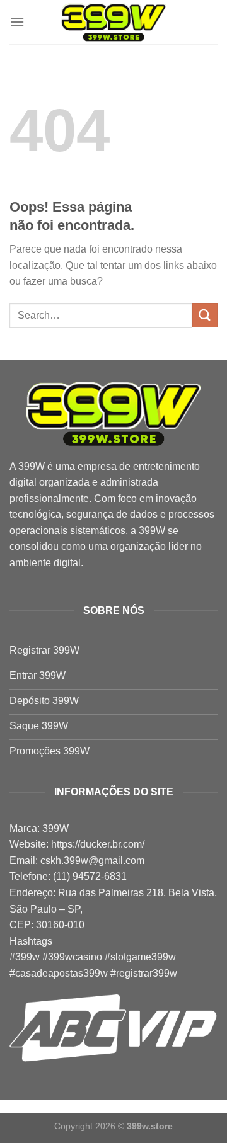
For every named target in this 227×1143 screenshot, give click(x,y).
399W (31, 466)
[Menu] (17, 21)
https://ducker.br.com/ (97, 844)
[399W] (113, 22)
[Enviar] (205, 315)
